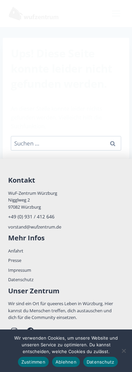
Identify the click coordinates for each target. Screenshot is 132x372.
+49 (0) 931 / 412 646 (31, 216)
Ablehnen (66, 362)
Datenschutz (21, 279)
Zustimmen (33, 362)
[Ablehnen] (123, 350)
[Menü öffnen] (116, 13)
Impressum (19, 270)
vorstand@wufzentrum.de (34, 227)
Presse (14, 260)
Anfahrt (15, 251)
